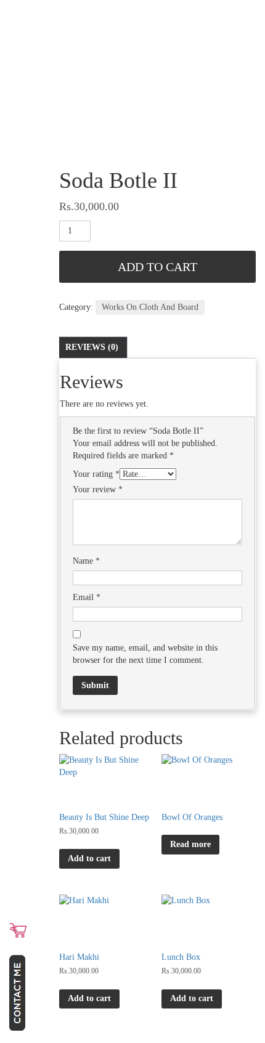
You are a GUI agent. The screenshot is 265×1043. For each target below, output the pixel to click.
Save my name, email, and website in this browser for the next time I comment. (145, 654)
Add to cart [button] (89, 858)
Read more (190, 844)
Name (86, 561)
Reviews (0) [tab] (91, 347)
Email (86, 597)
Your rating (96, 474)
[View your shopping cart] (18, 930)
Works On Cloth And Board (150, 307)
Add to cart (157, 267)
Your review (98, 489)
